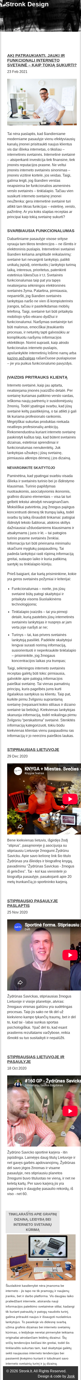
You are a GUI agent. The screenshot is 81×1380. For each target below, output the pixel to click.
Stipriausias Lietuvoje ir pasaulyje (35, 1059)
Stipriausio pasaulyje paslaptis (32, 903)
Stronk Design (27, 4)
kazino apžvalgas (21, 358)
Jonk (71, 1376)
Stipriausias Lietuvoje (33, 749)
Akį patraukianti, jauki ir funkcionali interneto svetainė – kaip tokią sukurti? (42, 60)
